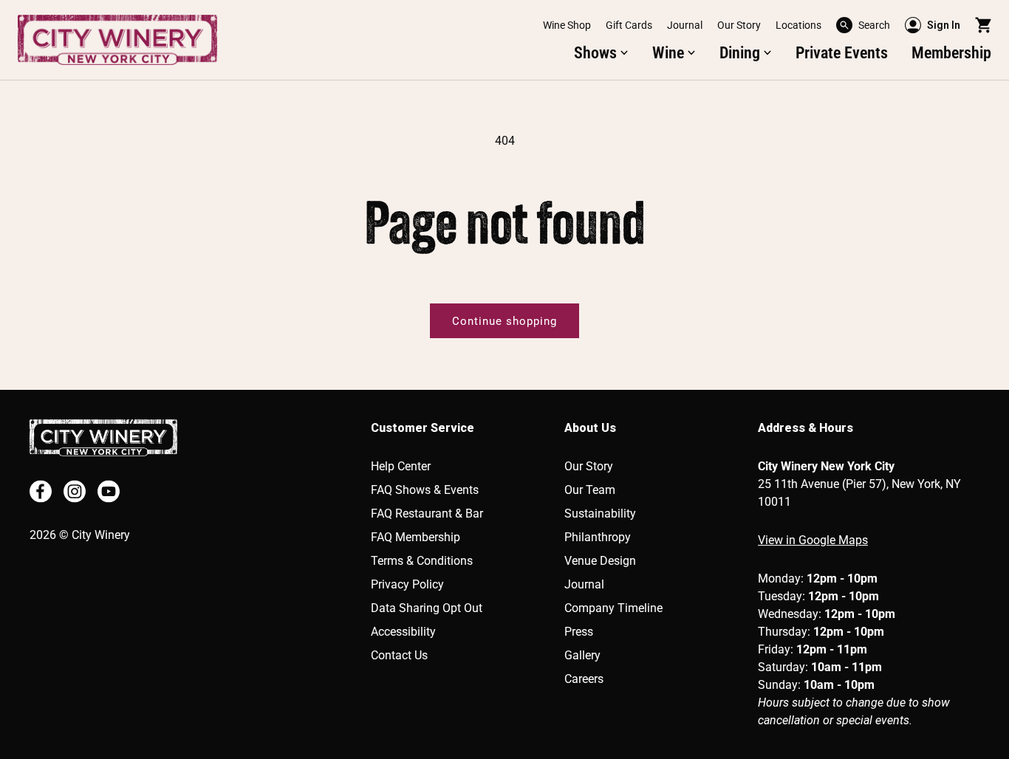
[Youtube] (109, 491)
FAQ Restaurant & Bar (427, 513)
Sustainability (600, 513)
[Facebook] (41, 491)
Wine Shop (567, 25)
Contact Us (399, 655)
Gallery (582, 655)
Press (578, 632)
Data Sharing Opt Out (426, 608)
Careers (583, 679)
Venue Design (600, 561)
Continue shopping (504, 321)
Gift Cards (629, 25)
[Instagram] (75, 491)
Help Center (401, 466)
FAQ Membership (415, 537)
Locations (798, 25)
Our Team (589, 490)
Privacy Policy (407, 584)
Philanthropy (597, 537)
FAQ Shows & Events (425, 490)
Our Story (739, 25)
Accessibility (403, 632)
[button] (863, 25)
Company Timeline (613, 608)
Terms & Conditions (422, 561)
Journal (684, 25)
